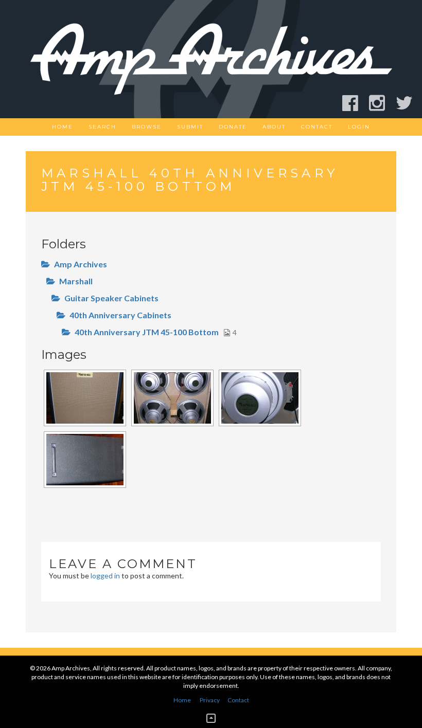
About (274, 126)
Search (102, 126)
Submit (190, 126)
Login (359, 126)
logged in (105, 575)
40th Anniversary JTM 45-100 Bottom (147, 332)
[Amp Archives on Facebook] (354, 103)
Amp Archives (80, 264)
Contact (316, 126)
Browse (147, 126)
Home (62, 126)
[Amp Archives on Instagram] (381, 103)
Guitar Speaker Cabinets (111, 298)
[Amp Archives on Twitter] (409, 103)
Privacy (210, 700)
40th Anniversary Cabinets (120, 315)
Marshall (76, 281)
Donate (233, 126)
